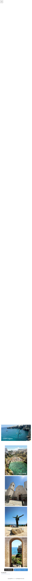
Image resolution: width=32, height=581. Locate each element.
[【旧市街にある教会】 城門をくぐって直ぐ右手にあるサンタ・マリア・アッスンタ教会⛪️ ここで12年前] (16, 491)
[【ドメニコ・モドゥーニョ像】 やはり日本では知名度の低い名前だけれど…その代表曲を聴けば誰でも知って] (16, 522)
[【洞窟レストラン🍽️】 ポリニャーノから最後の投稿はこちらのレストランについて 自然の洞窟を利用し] (16, 430)
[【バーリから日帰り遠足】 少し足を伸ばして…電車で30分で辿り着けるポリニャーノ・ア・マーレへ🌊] (16, 552)
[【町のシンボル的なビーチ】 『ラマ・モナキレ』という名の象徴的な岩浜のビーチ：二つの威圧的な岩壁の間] (16, 460)
